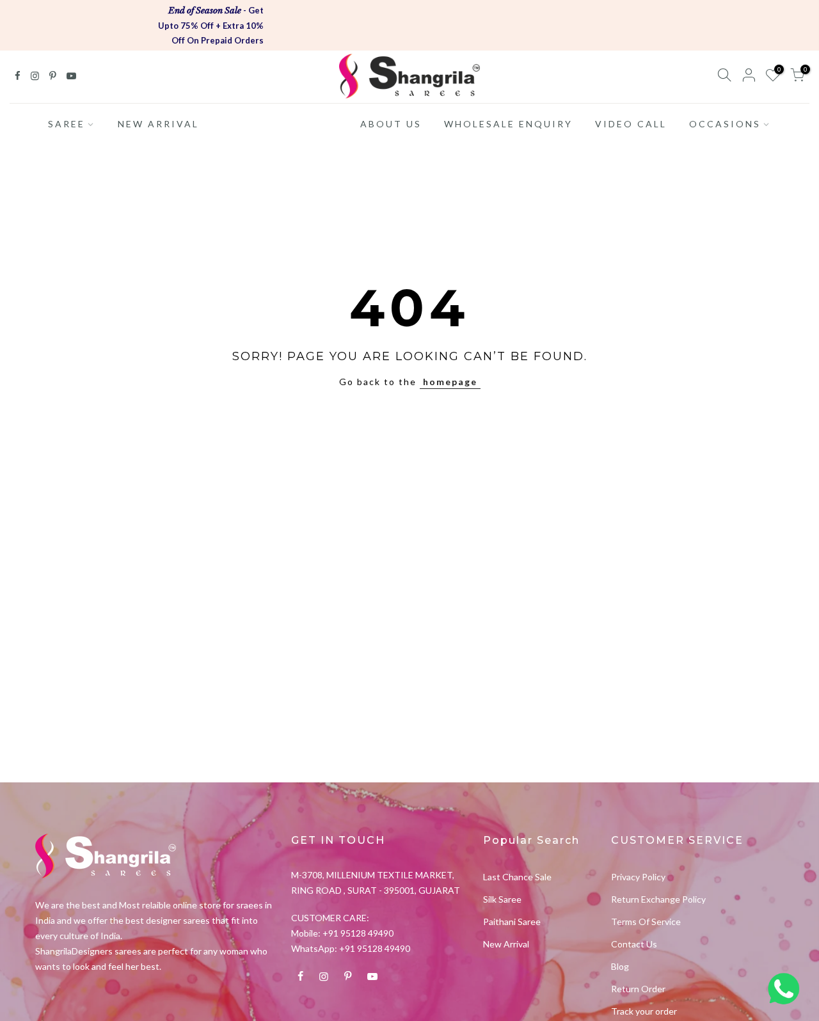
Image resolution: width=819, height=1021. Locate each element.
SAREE (66, 123)
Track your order (644, 1011)
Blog (620, 966)
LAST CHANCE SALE (279, 123)
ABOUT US (391, 123)
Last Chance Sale (517, 876)
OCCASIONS (725, 123)
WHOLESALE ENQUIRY (508, 123)
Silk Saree (502, 899)
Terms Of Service (646, 921)
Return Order (638, 988)
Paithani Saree (512, 921)
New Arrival (506, 943)
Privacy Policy (638, 876)
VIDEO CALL (631, 123)
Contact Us (634, 943)
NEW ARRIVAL (158, 123)
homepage (450, 381)
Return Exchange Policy (658, 899)
